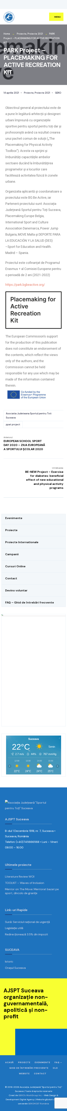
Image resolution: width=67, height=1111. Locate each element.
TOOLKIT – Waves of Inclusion (24, 883)
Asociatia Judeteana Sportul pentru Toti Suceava (28, 415)
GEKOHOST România (38, 1103)
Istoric (9, 961)
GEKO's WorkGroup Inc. (30, 1095)
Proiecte (21, 33)
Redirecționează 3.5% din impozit (26, 934)
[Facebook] (4, 4)
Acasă (9, 1062)
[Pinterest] (20, 4)
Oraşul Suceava (15, 968)
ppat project (13, 424)
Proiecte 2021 (35, 33)
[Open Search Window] (59, 4)
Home (7, 33)
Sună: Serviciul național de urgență (27, 922)
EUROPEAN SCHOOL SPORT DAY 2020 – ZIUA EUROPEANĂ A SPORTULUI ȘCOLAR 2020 (24, 443)
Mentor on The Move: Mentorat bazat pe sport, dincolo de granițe (32, 891)
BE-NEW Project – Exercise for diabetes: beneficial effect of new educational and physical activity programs (44, 478)
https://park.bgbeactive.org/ (25, 285)
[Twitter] (10, 4)
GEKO (58, 92)
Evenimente (42, 1062)
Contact (40, 1073)
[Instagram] (15, 4)
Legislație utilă (14, 928)
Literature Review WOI (19, 876)
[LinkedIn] (26, 4)
